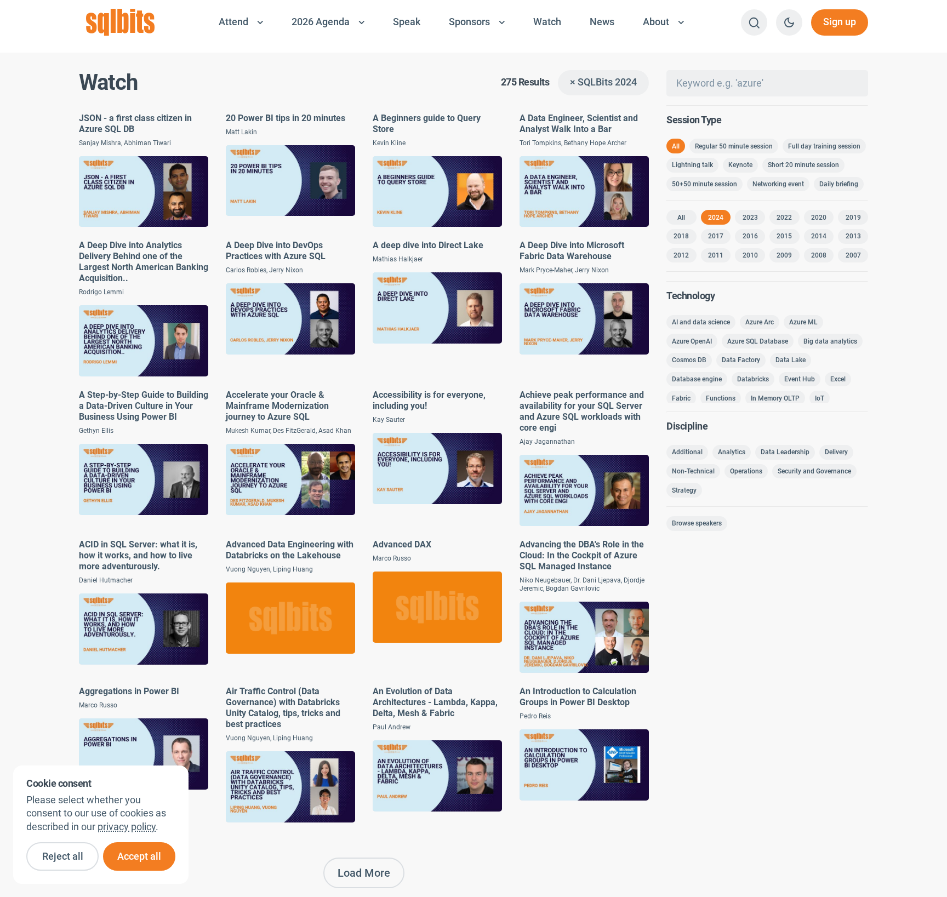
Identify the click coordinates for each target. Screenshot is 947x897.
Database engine (697, 379)
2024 (715, 217)
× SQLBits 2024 (603, 82)
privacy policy (127, 826)
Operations (746, 471)
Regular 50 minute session (734, 146)
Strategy (684, 490)
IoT (819, 398)
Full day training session (824, 146)
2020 (818, 217)
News (602, 21)
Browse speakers (697, 523)
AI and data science (701, 322)
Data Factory (741, 360)
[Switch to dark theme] (789, 22)
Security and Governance (814, 471)
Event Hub (799, 379)
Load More (364, 872)
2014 (818, 236)
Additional (687, 452)
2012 (681, 255)
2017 (715, 236)
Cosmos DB (689, 360)
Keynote (740, 165)
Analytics (731, 452)
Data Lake (790, 360)
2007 (853, 255)
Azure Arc (759, 322)
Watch (547, 21)
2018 (681, 236)
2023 (750, 217)
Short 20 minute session (803, 165)
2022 (784, 217)
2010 (750, 255)
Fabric (681, 398)
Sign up (839, 21)
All (676, 146)
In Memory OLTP (775, 398)
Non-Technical (693, 471)
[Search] (754, 22)
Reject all (62, 856)
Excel (838, 379)
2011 (715, 255)
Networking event (778, 184)
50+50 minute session (704, 184)
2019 (853, 217)
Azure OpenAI (692, 341)
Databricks (753, 379)
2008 (818, 255)
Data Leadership (785, 452)
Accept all (139, 856)
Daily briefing (838, 184)
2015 (784, 236)
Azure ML (803, 322)
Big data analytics (830, 341)
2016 (750, 236)
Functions (720, 398)
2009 (784, 255)
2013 (853, 236)
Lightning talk (692, 165)
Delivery (836, 452)
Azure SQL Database (757, 341)
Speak (406, 21)
